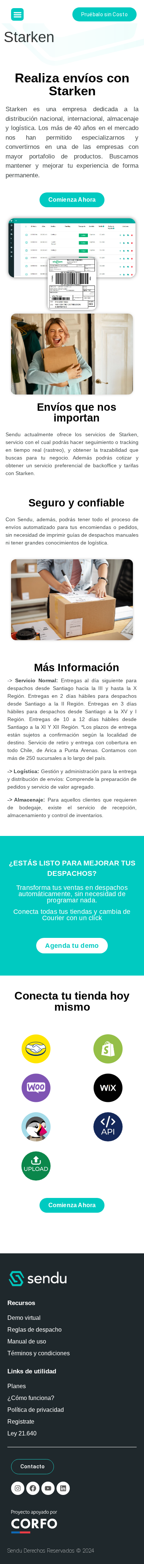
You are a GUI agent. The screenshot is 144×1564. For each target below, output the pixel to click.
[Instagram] (17, 1488)
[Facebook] (33, 1488)
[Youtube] (48, 1488)
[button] (17, 14)
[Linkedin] (63, 1488)
